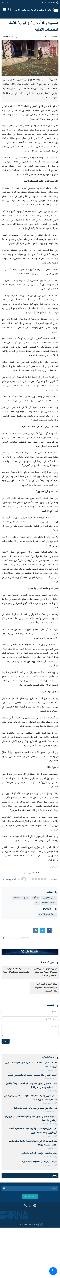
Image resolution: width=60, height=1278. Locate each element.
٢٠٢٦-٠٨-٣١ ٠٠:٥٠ (48, 1091)
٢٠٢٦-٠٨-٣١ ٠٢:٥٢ (48, 1078)
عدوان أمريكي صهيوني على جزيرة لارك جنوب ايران (35, 1108)
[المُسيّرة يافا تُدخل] (30, 58)
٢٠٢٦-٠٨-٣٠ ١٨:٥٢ (48, 1165)
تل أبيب (35, 897)
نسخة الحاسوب (30, 1196)
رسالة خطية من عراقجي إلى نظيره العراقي (39, 1153)
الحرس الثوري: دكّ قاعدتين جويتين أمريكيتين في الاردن (32, 1075)
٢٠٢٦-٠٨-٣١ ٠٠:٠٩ (48, 1103)
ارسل (6, 1041)
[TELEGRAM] (35, 1206)
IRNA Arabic (33, 10)
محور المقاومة (27, 873)
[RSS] (25, 1206)
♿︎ (53, 1271)
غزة (37, 902)
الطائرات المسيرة (48, 902)
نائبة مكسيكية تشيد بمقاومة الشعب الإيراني (38, 1162)
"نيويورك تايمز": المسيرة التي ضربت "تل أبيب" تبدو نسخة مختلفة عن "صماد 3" (45, 972)
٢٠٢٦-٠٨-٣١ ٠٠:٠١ (48, 1111)
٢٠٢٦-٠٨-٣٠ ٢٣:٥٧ (48, 1124)
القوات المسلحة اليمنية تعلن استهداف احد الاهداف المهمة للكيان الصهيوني (46, 988)
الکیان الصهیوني (48, 897)
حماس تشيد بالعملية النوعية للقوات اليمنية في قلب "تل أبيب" (16, 970)
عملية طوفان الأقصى (47, 914)
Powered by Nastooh (29, 1224)
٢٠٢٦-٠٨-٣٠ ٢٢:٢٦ (48, 1148)
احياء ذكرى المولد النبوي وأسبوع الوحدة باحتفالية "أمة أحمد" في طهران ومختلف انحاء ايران (31, 1131)
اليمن (26, 897)
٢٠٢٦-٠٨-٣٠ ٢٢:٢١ (48, 1157)
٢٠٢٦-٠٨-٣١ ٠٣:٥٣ (48, 1070)
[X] (30, 1206)
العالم (37, 873)
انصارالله (17, 897)
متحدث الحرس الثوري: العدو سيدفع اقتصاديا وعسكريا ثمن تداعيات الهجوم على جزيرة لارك (31, 1085)
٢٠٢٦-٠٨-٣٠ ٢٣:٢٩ (48, 1136)
